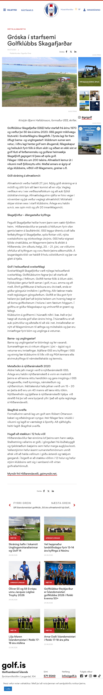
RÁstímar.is (27, 10)
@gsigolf (87, 117)
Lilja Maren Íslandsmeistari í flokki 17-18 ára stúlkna (24, 640)
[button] (84, 95)
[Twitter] (86, 675)
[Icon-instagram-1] (90, 675)
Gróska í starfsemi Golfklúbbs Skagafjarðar (39, 40)
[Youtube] (94, 675)
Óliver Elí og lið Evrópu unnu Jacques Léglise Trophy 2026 (22, 592)
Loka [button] (8, 688)
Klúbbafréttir (20, 29)
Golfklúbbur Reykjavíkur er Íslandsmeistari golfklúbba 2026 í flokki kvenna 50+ (58, 593)
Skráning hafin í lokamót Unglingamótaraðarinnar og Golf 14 (23, 547)
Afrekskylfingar (53, 538)
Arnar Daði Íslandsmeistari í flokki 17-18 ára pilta (60, 638)
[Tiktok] (99, 675)
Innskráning (93, 10)
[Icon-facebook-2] (81, 675)
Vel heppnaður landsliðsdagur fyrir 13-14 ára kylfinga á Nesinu (59, 547)
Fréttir (10, 29)
